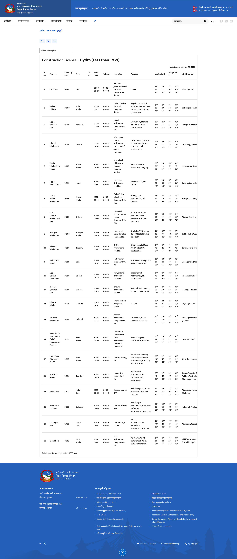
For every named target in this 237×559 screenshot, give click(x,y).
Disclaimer (156, 506)
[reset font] (48, 41)
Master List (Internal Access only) (110, 519)
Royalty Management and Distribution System (171, 510)
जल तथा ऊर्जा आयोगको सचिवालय (109, 498)
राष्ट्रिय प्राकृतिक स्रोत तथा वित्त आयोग (110, 533)
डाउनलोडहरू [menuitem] (56, 21)
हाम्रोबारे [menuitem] (7, 21)
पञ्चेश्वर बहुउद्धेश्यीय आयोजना (162, 498)
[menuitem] (95, 21)
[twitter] (45, 544)
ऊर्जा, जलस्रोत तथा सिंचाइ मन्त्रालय (109, 494)
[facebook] (40, 544)
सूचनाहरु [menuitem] (83, 21)
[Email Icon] (231, 21)
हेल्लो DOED (101, 515)
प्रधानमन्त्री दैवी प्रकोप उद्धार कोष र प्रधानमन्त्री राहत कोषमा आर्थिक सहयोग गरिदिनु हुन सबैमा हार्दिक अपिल (129, 8)
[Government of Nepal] (9, 8)
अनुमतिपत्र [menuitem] (40, 21)
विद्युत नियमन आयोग (159, 494)
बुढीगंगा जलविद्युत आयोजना (106, 502)
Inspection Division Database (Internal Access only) (173, 515)
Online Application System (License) (111, 510)
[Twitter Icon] (226, 21)
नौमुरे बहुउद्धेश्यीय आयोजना (161, 502)
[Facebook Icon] (221, 21)
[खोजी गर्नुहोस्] (205, 21)
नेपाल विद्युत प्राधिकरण (105, 506)
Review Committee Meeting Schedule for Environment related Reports (174, 520)
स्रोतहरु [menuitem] (69, 21)
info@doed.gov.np (171, 543)
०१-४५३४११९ (193, 543)
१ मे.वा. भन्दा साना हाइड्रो (51, 30)
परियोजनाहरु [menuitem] (23, 21)
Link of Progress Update (162, 526)
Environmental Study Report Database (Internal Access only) (119, 528)
